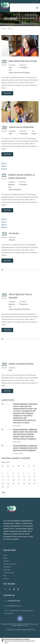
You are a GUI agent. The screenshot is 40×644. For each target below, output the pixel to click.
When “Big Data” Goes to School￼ (20, 296)
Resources (6, 570)
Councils (6, 561)
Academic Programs (10, 564)
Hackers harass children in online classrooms (21, 176)
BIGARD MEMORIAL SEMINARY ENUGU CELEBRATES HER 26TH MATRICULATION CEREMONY (25, 448)
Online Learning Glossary (21, 363)
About (5, 558)
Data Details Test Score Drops (23, 61)
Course (11, 72)
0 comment (23, 67)
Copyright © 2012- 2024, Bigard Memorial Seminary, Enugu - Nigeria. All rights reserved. (20, 624)
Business (11, 184)
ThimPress (18, 72)
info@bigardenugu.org (14, 606)
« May (3, 492)
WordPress (26, 72)
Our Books (14, 233)
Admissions (7, 567)
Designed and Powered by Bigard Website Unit (20, 630)
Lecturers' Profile (8, 573)
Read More (7, 93)
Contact (6, 578)
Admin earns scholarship (21, 127)
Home (3, 28)
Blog (10, 67)
